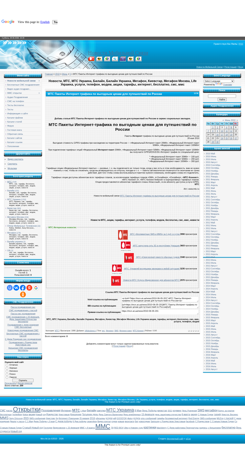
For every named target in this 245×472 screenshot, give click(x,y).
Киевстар (11, 208)
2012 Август (211, 231)
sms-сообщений (148, 418)
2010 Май (210, 153)
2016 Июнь (211, 363)
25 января (84, 418)
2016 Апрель (212, 358)
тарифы (161, 418)
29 (213, 142)
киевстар (162, 410)
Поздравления (50, 410)
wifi (114, 418)
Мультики (12, 168)
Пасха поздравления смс (23, 307)
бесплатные (6, 414)
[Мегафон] (107, 60)
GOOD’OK (122, 418)
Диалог (13, 421)
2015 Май (210, 326)
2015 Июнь (211, 329)
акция (194, 414)
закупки (101, 410)
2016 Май (210, 360)
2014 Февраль (212, 283)
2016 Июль (211, 366)
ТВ (112, 428)
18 (226, 134)
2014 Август (211, 300)
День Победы (149, 410)
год (44, 414)
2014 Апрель (212, 289)
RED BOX (118, 428)
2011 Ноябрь (212, 205)
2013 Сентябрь (213, 268)
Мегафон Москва (15, 217)
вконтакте (129, 421)
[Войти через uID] (10, 288)
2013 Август (211, 266)
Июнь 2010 (230, 120)
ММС (102, 426)
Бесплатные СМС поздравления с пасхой (23, 334)
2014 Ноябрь (212, 309)
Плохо (12, 374)
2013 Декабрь (212, 277)
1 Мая (83, 411)
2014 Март (211, 286)
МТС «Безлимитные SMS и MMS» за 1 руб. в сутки (155, 234)
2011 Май (210, 188)
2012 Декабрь (212, 243)
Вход (240, 67)
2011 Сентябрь (213, 199)
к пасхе (20, 421)
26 (231, 138)
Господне (47, 428)
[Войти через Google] (36, 288)
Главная (49, 74)
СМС (3, 410)
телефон (17, 414)
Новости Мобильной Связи (118, 53)
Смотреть (12, 164)
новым (121, 421)
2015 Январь (212, 314)
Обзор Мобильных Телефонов (22, 226)
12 (231, 131)
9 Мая (138, 410)
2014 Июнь (211, 294)
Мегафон (11, 233)
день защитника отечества (168, 414)
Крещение (76, 414)
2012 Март (211, 217)
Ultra (126, 428)
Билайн (10, 190)
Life (9, 250)
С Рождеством (202, 421)
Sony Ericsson (16, 418)
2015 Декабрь (212, 346)
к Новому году (136, 428)
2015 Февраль (212, 317)
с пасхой (229, 418)
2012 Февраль (212, 214)
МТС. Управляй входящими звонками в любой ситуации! (152, 268)
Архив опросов (25, 383)
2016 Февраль (212, 352)
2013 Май (210, 257)
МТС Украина (13, 199)
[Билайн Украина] (130, 60)
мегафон (211, 410)
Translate (227, 84)
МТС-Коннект (138, 331)
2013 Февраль (212, 248)
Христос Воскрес (229, 414)
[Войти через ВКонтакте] (16, 288)
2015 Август (211, 335)
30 (217, 142)
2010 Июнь (211, 156)
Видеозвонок (59, 428)
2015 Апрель (212, 323)
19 (231, 134)
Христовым (64, 414)
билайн (91, 410)
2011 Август (211, 197)
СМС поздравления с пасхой (23, 310)
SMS (116, 331)
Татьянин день (90, 414)
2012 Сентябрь (213, 234)
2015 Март (211, 320)
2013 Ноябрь (212, 274)
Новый (39, 414)
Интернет (109, 331)
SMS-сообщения (37, 418)
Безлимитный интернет (176, 418)
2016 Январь (212, 349)
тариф (217, 414)
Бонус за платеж (226, 411)
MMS (4, 418)
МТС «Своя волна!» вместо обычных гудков (158, 257)
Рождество (52, 414)
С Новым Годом (205, 414)
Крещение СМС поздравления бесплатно (23, 349)
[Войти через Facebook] (23, 288)
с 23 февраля (72, 428)
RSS (241, 44)
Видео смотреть (15, 159)
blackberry (162, 428)
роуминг (177, 410)
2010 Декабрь (212, 174)
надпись (203, 428)
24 (222, 138)
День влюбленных (132, 414)
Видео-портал (104, 421)
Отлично (13, 365)
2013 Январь (212, 245)
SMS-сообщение (208, 418)
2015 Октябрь (212, 340)
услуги (109, 418)
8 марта (186, 414)
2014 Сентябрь (213, 303)
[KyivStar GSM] (115, 60)
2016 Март (211, 355)
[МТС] (91, 60)
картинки (150, 427)
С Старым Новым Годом (222, 421)
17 (222, 134)
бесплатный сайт (175, 438)
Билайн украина (15, 241)
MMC (82, 428)
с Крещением (214, 428)
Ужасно (13, 377)
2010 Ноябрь (212, 171)
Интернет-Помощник (69, 418)
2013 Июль (211, 263)
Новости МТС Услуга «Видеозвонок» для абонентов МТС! (151, 280)
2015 (26, 418)
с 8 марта (90, 428)
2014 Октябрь (212, 306)
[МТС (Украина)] (122, 60)
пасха (9, 410)
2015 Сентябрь (213, 337)
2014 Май (210, 291)
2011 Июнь (211, 191)
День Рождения (189, 411)
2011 (170, 411)
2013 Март (211, 251)
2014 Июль (211, 297)
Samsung (155, 421)
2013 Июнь (211, 260)
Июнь (64, 74)
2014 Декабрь (212, 312)
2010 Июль (211, 159)
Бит (136, 421)
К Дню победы (79, 421)
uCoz (188, 438)
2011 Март (211, 182)
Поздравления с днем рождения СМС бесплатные (23, 326)
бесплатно (228, 427)
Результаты (10, 383)
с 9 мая (51, 421)
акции (32, 414)
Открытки (27, 409)
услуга (136, 418)
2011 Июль (211, 194)
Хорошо (13, 368)
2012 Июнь (211, 225)
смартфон (92, 421)
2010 (57, 74)
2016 (92, 418)
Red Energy (193, 418)
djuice (130, 418)
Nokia (25, 414)
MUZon (220, 418)
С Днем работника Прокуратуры (183, 428)
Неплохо (13, 371)
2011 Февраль (212, 179)
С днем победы (63, 421)
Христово (50, 418)
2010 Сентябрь (213, 165)
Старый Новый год (32, 427)
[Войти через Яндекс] (29, 288)
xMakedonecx (90, 331)
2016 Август (211, 369)
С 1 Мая (29, 421)
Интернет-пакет (125, 331)
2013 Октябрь (212, 271)
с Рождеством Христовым (172, 421)
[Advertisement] (122, 106)
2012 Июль (211, 228)
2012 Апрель (212, 220)
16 (217, 134)
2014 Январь (212, 280)
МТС (9, 182)
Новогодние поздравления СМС (22, 330)
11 (227, 131)
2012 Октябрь (212, 237)
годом (114, 421)
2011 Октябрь (212, 202)
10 (222, 131)
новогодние (144, 421)
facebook (190, 421)
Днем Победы (40, 421)
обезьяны (100, 418)
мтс (103, 331)
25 (226, 138)
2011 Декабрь (212, 208)
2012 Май (210, 222)
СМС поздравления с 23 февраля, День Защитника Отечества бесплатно (23, 319)
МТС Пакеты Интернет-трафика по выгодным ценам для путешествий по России (159, 196)
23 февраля (147, 414)
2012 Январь (212, 211)
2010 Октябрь (212, 168)
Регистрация (230, 67)
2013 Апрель (212, 254)
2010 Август (211, 162)
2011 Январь (212, 176)
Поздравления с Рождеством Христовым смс (23, 343)
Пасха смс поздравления (23, 313)
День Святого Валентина (111, 414)
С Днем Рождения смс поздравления (23, 339)
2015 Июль (211, 332)
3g (57, 418)
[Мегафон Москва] (138, 60)
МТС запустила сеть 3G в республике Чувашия (156, 245)
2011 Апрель (212, 185)
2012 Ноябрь (212, 240)
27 (236, 138)
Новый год (16, 431)
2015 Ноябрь (212, 343)
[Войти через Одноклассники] (23, 294)
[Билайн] (99, 60)
